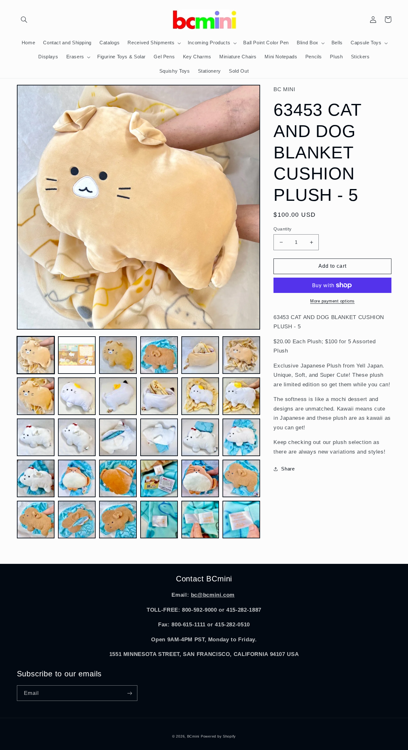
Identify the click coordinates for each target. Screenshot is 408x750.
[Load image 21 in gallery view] (118, 479)
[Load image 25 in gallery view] (36, 520)
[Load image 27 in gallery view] (118, 520)
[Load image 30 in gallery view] (241, 520)
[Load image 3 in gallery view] (118, 355)
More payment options (332, 301)
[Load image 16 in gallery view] (159, 437)
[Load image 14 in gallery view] (77, 437)
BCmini (193, 736)
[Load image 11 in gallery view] (200, 396)
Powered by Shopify (218, 736)
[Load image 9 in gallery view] (118, 396)
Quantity (282, 229)
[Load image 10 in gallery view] (159, 396)
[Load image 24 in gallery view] (241, 479)
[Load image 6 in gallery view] (241, 355)
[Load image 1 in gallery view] (36, 355)
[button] (24, 19)
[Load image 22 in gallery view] (159, 479)
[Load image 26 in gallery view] (77, 520)
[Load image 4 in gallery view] (159, 355)
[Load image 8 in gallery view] (77, 396)
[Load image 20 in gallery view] (77, 479)
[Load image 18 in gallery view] (241, 437)
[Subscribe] (129, 693)
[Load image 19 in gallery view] (36, 479)
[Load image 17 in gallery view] (200, 437)
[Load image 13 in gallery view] (36, 437)
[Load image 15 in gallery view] (118, 437)
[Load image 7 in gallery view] (36, 396)
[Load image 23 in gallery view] (200, 479)
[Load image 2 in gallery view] (77, 355)
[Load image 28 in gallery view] (159, 520)
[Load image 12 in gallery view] (241, 396)
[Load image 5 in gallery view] (200, 355)
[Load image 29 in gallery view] (200, 520)
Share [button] (288, 468)
